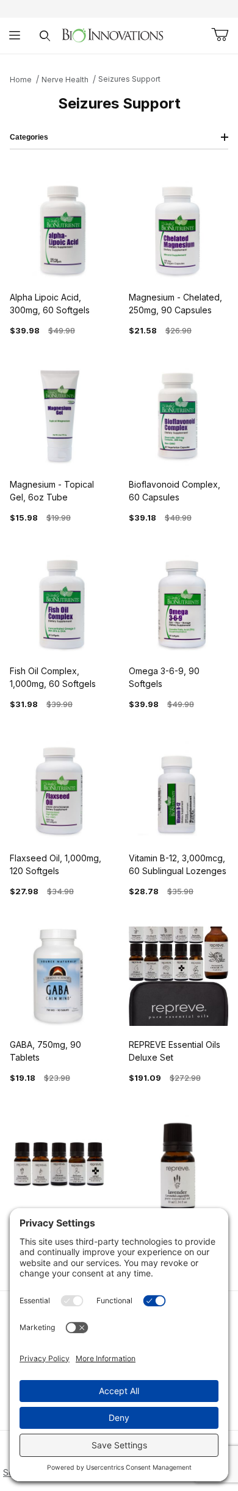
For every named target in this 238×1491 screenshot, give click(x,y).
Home (21, 79)
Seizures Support (129, 79)
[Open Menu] (15, 36)
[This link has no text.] (112, 34)
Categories (29, 137)
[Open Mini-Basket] (219, 34)
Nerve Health (64, 79)
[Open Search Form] (45, 36)
